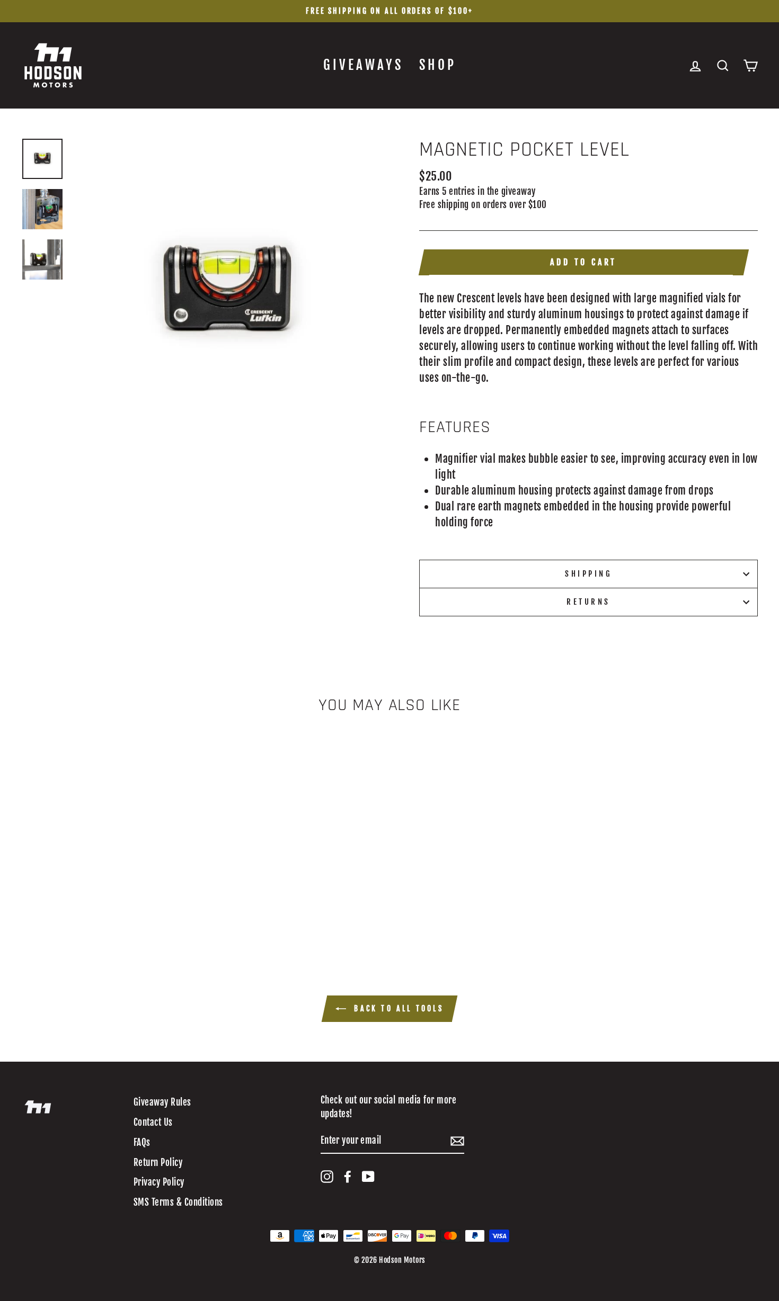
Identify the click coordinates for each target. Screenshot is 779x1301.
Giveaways (363, 65)
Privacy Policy (159, 1182)
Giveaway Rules (162, 1102)
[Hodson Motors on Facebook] (347, 1176)
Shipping (588, 574)
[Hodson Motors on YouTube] (368, 1176)
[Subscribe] (457, 1141)
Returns (588, 602)
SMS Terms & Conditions (178, 1202)
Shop (437, 65)
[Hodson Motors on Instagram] (327, 1176)
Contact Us (153, 1122)
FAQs (142, 1142)
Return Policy (158, 1162)
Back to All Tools (397, 1008)
